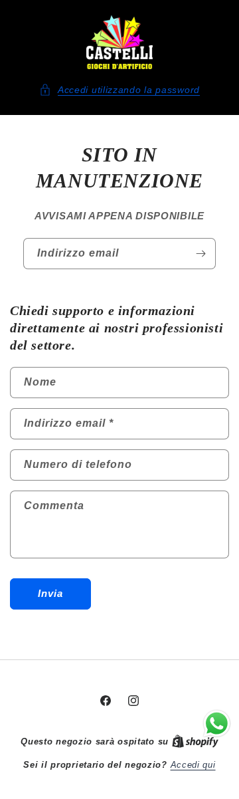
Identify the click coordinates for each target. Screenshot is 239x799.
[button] (119, 90)
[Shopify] (195, 741)
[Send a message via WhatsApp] (216, 723)
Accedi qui (193, 765)
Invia (50, 593)
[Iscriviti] (200, 253)
